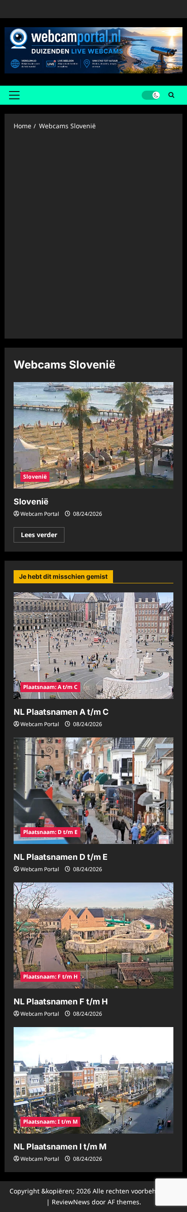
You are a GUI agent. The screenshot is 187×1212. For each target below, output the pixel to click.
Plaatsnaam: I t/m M (50, 1121)
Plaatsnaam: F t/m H (50, 976)
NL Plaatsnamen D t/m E (61, 857)
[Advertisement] (93, 234)
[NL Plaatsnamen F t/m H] (93, 935)
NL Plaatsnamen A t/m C (61, 712)
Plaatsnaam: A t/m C (50, 687)
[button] (14, 95)
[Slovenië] (93, 435)
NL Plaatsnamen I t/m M (60, 1146)
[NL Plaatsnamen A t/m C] (93, 645)
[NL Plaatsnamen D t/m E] (93, 790)
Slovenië (35, 476)
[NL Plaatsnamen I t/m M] (93, 1080)
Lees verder (42, 536)
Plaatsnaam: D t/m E (50, 832)
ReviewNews (71, 1201)
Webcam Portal (39, 514)
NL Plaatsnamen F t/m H (61, 1001)
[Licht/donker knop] (151, 95)
